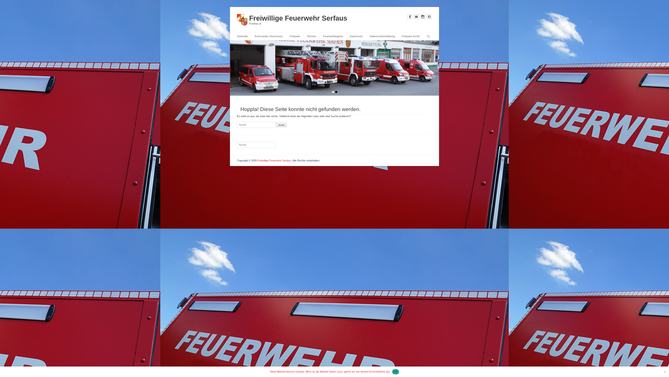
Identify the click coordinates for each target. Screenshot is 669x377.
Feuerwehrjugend (333, 36)
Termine (311, 36)
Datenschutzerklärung (382, 36)
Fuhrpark (295, 36)
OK (395, 371)
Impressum (356, 36)
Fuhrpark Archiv (411, 36)
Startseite (242, 36)
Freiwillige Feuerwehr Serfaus (298, 18)
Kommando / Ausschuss (269, 36)
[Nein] (664, 372)
